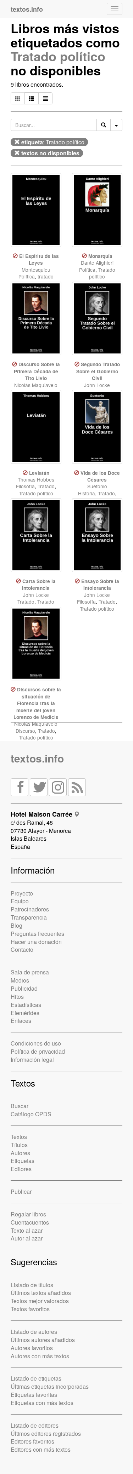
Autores (20, 1153)
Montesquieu (36, 269)
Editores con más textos (41, 1449)
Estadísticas (26, 1005)
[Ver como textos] (45, 98)
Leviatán (39, 473)
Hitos (17, 996)
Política (26, 276)
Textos (19, 1137)
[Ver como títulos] (31, 98)
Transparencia (29, 917)
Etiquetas (22, 1161)
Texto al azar (27, 1230)
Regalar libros (28, 1214)
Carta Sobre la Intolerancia (39, 584)
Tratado (46, 486)
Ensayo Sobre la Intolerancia (100, 584)
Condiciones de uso (36, 1043)
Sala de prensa (30, 972)
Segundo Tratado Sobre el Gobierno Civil (98, 371)
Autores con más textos (40, 1356)
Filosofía (25, 486)
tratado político (41, 280)
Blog (16, 925)
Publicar (21, 1191)
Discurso (25, 730)
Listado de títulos (32, 1285)
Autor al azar (27, 1238)
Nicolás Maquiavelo (35, 384)
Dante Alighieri (97, 262)
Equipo (20, 901)
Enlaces (21, 1021)
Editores (21, 1169)
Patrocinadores (30, 909)
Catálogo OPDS (31, 1114)
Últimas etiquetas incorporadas (50, 1386)
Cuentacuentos (30, 1222)
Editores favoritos (32, 1441)
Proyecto (22, 893)
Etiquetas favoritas (34, 1394)
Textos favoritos (30, 1309)
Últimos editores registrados (46, 1433)
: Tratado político (52, 142)
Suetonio (97, 486)
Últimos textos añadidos (41, 1293)
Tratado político (58, 56)
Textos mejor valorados (40, 1301)
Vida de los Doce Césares (100, 476)
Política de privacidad (38, 1051)
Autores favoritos (32, 1348)
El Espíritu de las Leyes (39, 259)
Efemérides (25, 1013)
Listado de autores (34, 1332)
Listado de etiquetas (36, 1378)
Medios (20, 980)
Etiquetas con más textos (42, 1403)
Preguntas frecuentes (37, 933)
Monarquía (100, 256)
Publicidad (24, 988)
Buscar (19, 1106)
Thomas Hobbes (36, 479)
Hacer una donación (36, 942)
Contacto (22, 949)
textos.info (37, 758)
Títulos (19, 1145)
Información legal (32, 1059)
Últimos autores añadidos (43, 1340)
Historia (86, 493)
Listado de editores (35, 1425)
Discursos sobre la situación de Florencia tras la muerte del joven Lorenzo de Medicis (37, 703)
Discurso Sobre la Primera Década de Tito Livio (37, 371)
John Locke (97, 384)
